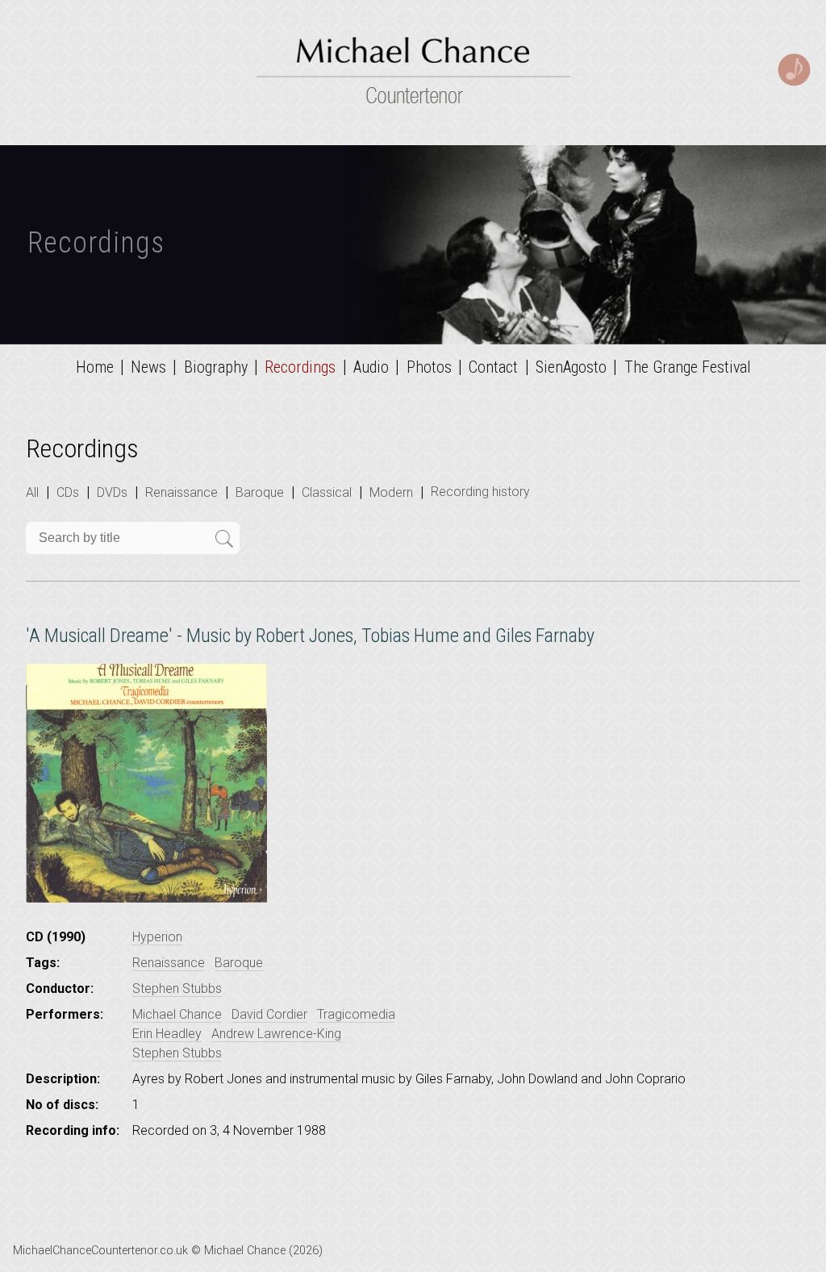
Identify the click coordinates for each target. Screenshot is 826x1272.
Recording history (480, 491)
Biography (216, 367)
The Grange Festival (687, 367)
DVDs (112, 492)
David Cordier (269, 1014)
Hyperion (157, 937)
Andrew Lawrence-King (276, 1033)
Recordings (300, 367)
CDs (67, 492)
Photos (429, 367)
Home (95, 367)
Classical (327, 492)
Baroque (260, 492)
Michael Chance (177, 1014)
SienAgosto (571, 367)
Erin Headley (167, 1033)
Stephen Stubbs (177, 988)
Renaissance (181, 492)
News (148, 367)
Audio (371, 367)
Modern (391, 492)
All (32, 492)
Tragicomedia (356, 1014)
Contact (493, 367)
